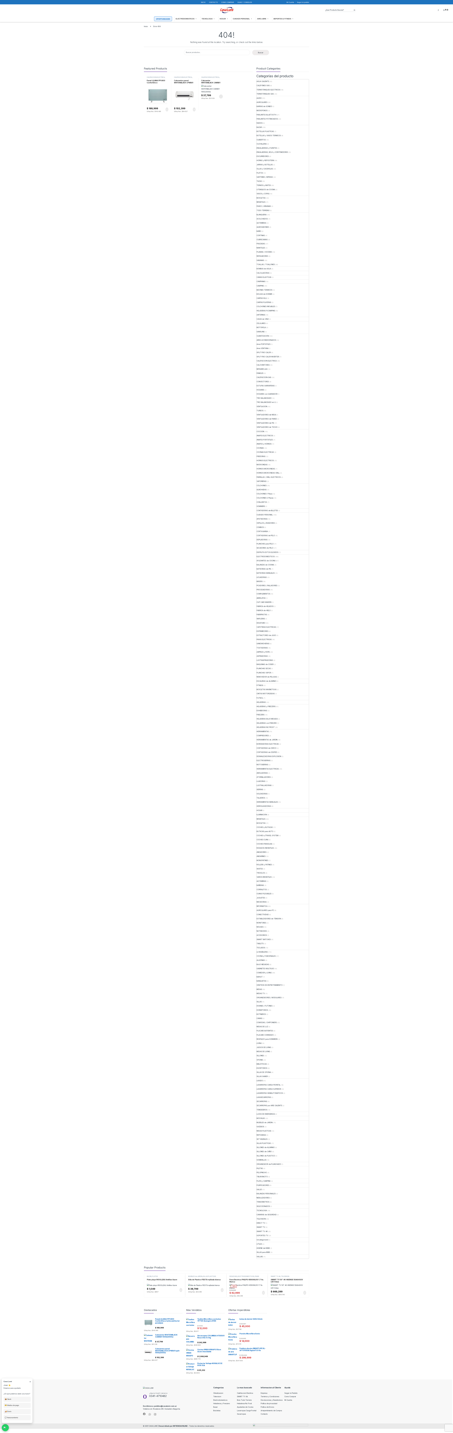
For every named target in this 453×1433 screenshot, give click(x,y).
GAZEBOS (260, 1127)
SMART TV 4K (262, 1231)
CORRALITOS (262, 889)
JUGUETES (261, 898)
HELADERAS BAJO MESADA (267, 719)
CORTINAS (261, 235)
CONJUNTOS (262, 502)
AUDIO (259, 98)
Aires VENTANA (262, 348)
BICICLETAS (261, 198)
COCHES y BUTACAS (265, 827)
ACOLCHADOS (262, 219)
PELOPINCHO (262, 1172)
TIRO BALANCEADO (264, 398)
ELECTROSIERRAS (263, 760)
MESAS (259, 989)
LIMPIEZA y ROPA (263, 652)
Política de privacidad (269, 1403)
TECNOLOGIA (207, 19)
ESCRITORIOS (262, 1068)
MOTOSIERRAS (262, 765)
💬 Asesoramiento (11, 1417)
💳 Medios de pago (12, 1405)
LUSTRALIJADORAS (264, 785)
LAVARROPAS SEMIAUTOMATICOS (270, 1093)
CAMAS (259, 1018)
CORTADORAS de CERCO (266, 748)
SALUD (259, 1189)
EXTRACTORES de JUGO (266, 635)
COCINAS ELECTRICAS (265, 452)
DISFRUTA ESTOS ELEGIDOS (267, 552)
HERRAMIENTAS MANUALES (267, 802)
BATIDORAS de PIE (264, 569)
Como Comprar (227, 2)
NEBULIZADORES (263, 1198)
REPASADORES (262, 256)
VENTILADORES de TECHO (267, 427)
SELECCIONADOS (263, 1206)
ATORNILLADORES (264, 777)
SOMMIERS (261, 506)
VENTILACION (262, 406)
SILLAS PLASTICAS (264, 1143)
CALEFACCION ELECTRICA (156, 77)
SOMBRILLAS (261, 1160)
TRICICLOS (261, 873)
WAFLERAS (261, 619)
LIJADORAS (261, 781)
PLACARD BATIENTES (265, 1031)
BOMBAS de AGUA (264, 269)
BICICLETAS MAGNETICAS (266, 689)
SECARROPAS (262, 1101)
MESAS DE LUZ (262, 1027)
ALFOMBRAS (261, 223)
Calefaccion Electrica (245, 1393)
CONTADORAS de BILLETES (267, 510)
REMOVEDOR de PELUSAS (267, 677)
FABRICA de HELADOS (265, 606)
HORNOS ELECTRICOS (265, 460)
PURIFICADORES (263, 1185)
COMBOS (260, 527)
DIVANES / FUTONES (265, 1006)
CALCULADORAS (263, 273)
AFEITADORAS (262, 519)
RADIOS (259, 123)
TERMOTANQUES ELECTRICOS (268, 90)
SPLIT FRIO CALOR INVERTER (268, 357)
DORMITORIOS (262, 1010)
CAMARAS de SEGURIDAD (266, 1215)
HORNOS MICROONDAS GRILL (268, 473)
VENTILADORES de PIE (265, 423)
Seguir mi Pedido (291, 1393)
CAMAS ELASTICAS (264, 277)
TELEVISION (261, 1219)
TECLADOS (261, 948)
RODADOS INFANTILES (265, 848)
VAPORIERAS (261, 481)
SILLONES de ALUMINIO (266, 1147)
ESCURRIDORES (263, 156)
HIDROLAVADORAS (264, 806)
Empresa (264, 1393)
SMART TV (261, 1227)
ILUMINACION (262, 815)
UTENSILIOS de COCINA (266, 190)
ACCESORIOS (262, 935)
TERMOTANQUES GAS (265, 94)
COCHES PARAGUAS (264, 844)
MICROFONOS (262, 110)
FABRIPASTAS (262, 615)
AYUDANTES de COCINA (266, 561)
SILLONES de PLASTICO (266, 1156)
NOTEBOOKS (262, 931)
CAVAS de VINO (263, 319)
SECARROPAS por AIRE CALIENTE (269, 1105)
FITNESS (260, 685)
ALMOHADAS (262, 490)
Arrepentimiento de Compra (271, 1411)
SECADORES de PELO (265, 548)
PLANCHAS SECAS (264, 668)
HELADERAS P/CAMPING (266, 311)
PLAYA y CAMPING (264, 1181)
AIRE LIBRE (261, 19)
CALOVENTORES (263, 365)
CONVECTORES (263, 382)
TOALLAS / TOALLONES (266, 264)
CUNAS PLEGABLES (264, 894)
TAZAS (259, 181)
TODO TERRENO (263, 210)
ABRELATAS (261, 598)
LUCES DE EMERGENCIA (266, 1114)
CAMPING (260, 286)
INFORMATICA (262, 906)
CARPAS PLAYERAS (264, 302)
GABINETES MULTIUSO (265, 969)
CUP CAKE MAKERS (264, 602)
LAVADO (260, 1081)
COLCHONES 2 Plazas (265, 498)
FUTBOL (260, 698)
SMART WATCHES (264, 939)
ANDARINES (261, 856)
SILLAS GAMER (262, 1076)
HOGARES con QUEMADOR (267, 394)
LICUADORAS (262, 577)
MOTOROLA (261, 327)
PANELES (260, 373)
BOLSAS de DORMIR (264, 294)
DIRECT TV (261, 1223)
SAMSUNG (261, 332)
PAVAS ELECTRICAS (264, 639)
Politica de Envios (267, 1407)
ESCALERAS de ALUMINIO (266, 681)
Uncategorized (262, 1240)
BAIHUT (259, 977)
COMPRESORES (263, 736)
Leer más (221, 96)
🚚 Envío (8, 1411)
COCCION (260, 431)
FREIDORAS (261, 456)
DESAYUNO (261, 623)
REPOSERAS (261, 1135)
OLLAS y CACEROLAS (265, 169)
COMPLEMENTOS (263, 594)
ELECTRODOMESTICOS (185, 19)
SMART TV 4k (242, 1396)
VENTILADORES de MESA (266, 415)
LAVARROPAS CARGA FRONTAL (269, 1085)
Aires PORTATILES (264, 344)
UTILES (259, 1244)
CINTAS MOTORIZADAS (266, 694)
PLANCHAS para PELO (265, 544)
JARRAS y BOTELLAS (265, 165)
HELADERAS (261, 702)
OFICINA (260, 1060)
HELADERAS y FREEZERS (266, 706)
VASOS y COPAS (263, 194)
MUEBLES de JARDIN (265, 1122)
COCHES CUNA (262, 840)
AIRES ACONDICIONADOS (266, 340)
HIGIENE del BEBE (263, 1248)
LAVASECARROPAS (264, 1097)
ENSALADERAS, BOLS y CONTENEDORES (272, 152)
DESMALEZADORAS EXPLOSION (269, 756)
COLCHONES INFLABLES (266, 306)
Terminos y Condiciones (270, 1396)
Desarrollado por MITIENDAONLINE (173, 1426)
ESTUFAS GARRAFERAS (266, 386)
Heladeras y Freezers (221, 1403)
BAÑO (259, 231)
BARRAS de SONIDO (264, 106)
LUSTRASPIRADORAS (265, 660)
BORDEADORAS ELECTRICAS (268, 744)
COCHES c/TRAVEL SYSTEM (267, 835)
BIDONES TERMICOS (264, 290)
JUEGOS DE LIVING (264, 1047)
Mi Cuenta (290, 2)
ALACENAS (261, 960)
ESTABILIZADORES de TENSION (269, 919)
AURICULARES (262, 102)
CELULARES (261, 323)
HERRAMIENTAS (263, 731)
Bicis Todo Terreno (244, 1400)
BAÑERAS (260, 885)
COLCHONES (262, 485)
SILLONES (260, 1056)
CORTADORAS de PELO (266, 535)
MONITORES (261, 923)
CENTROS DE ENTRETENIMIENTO (269, 985)
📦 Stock (8, 1399)
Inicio (203, 2)
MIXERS (259, 581)
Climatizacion (218, 1393)
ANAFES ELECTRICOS (265, 436)
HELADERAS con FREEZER (266, 723)
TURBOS (260, 411)
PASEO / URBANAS (264, 206)
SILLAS (259, 1002)
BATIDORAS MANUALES (266, 573)
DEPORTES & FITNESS (282, 19)
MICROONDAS (262, 465)
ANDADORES (261, 852)
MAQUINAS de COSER (265, 664)
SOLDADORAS (262, 794)
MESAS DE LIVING (263, 1051)
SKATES (260, 869)
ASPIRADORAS (262, 656)
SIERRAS (260, 789)
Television (217, 1396)
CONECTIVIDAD (263, 914)
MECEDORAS (262, 902)
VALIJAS (260, 1257)
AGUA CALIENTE (263, 81)
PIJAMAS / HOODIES (264, 252)
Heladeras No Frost (244, 1403)
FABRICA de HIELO (264, 610)
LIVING (259, 1043)
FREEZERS (260, 715)
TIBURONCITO (262, 1177)
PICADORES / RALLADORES (267, 586)
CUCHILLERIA (261, 144)
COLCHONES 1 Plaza (264, 494)
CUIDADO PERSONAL (241, 19)
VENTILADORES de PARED (267, 419)
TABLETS (260, 944)
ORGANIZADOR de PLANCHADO (269, 1164)
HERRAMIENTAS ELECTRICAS (268, 769)
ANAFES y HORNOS (264, 444)
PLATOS (260, 173)
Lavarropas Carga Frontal (246, 1411)
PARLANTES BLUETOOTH (266, 115)
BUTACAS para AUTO (265, 831)
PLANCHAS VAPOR (264, 673)
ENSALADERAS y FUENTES (267, 148)
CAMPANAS (261, 281)
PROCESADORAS (263, 590)
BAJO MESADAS (263, 964)
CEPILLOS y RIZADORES (266, 523)
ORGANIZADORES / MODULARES (269, 998)
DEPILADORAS (262, 540)
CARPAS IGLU (262, 298)
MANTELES (261, 248)
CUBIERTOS (261, 140)
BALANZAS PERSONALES (266, 1194)
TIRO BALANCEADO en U (266, 402)
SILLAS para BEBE (263, 1252)
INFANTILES (261, 202)
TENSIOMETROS (263, 1202)
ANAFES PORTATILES (265, 440)
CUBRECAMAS (262, 240)
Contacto (213, 2)
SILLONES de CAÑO (264, 1151)
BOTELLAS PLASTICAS (265, 131)
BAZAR (259, 127)
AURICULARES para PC (265, 910)
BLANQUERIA (261, 215)
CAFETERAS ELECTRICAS (266, 627)
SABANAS (260, 260)
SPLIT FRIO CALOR (264, 352)
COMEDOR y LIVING (264, 973)
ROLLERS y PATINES (264, 865)
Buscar (260, 53)
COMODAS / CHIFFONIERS (267, 1022)
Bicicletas (216, 1411)
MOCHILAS (261, 1118)
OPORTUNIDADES (163, 19)
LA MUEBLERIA (262, 952)
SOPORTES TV (262, 1235)
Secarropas (241, 1414)
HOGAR (223, 19)
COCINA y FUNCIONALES (266, 956)
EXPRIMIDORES (262, 631)
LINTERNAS (261, 315)
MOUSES (260, 927)
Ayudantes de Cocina (245, 1407)
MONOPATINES (262, 860)
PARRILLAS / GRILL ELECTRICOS (269, 477)
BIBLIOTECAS (262, 1064)
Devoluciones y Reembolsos (272, 1400)
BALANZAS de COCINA (265, 565)
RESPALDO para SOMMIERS (267, 1039)
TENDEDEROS (262, 1110)
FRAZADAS (261, 244)
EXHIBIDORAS (262, 711)
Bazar (215, 1407)
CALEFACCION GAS (264, 377)
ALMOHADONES (263, 227)
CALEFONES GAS (263, 85)
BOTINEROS (261, 1014)
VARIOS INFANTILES (264, 877)
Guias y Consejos (244, 2)
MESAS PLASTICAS (264, 1131)
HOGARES (260, 390)
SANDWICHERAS (263, 644)
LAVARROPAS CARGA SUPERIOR (269, 1089)
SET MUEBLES (262, 1139)
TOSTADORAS (262, 648)
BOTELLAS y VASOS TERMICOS (269, 135)
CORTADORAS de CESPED (267, 752)
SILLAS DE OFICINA (264, 1072)
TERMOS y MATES (264, 185)
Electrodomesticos (220, 1400)
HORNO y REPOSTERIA (265, 160)
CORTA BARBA (262, 531)
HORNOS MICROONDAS (266, 469)
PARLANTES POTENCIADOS (267, 119)
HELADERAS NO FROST (266, 727)
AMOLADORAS (262, 773)
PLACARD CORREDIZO (265, 1035)
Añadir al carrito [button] (166, 109)
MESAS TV (261, 993)
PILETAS (260, 1168)
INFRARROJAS (262, 369)
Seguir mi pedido (303, 2)
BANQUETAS (261, 981)
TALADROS (261, 798)
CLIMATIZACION (263, 336)
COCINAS (260, 448)
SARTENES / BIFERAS (265, 177)
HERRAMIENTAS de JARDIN (267, 740)
